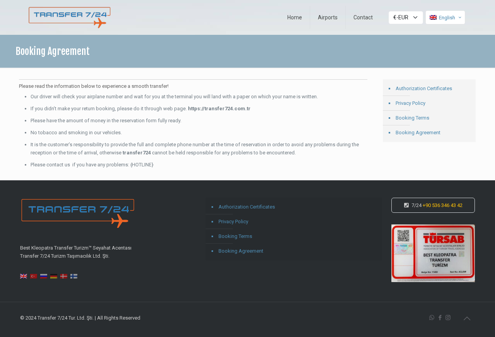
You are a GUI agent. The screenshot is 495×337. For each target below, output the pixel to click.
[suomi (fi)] (73, 276)
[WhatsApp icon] (432, 317)
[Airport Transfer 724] (70, 17)
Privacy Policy (410, 103)
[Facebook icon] (440, 317)
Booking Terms (412, 118)
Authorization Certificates (424, 88)
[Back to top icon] (467, 318)
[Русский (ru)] (43, 276)
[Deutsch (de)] (53, 276)
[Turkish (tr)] (33, 276)
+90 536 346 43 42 (443, 205)
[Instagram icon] (448, 317)
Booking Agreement (418, 132)
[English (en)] (23, 276)
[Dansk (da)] (63, 276)
